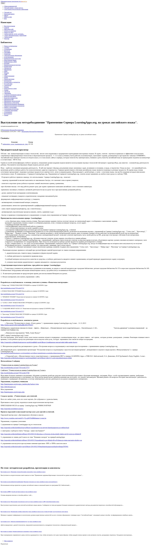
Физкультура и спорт (10, 88)
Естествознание (9, 57)
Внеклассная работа (10, 96)
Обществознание (9, 76)
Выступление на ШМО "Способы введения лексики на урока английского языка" (19, 491)
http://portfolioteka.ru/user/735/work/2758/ (15, 373)
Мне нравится (8, 541)
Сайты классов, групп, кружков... (14, 34)
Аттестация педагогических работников (16, 9)
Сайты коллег (8, 37)
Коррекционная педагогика (12, 65)
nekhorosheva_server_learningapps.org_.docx (15, 144)
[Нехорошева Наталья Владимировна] (12, 130)
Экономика (7, 93)
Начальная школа (9, 14)
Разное (6, 115)
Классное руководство (11, 98)
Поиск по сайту (9, 32)
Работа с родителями (10, 107)
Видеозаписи (8, 113)
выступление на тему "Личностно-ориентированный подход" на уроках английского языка (21, 521)
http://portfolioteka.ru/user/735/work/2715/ (12, 300)
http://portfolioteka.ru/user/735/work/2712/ (12, 317)
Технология (7, 85)
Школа (6, 15)
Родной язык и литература (12, 82)
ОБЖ (5, 74)
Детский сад (8, 12)
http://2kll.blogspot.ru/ (8, 387)
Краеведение (8, 66)
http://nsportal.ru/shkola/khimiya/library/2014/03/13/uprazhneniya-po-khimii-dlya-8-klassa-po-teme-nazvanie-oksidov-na (41, 440)
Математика (7, 69)
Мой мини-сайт (9, 29)
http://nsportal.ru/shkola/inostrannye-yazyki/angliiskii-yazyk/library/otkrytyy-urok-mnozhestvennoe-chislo (36, 358)
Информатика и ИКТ (10, 62)
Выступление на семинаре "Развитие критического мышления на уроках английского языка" (21, 531)
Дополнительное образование (13, 55)
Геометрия (7, 54)
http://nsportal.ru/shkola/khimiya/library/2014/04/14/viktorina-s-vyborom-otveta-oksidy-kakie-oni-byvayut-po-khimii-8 (41, 434)
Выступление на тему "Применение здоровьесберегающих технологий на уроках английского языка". (23, 471)
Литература (7, 68)
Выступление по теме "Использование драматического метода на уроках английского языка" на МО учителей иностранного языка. (30, 501)
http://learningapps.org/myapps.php (13, 392)
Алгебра (6, 47)
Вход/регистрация (9, 26)
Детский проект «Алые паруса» (13, 8)
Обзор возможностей (10, 6)
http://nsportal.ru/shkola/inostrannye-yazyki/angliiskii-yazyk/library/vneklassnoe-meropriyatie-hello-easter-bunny (39, 342)
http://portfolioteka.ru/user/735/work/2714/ (12, 294)
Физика (6, 87)
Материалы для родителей (12, 101)
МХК (5, 71)
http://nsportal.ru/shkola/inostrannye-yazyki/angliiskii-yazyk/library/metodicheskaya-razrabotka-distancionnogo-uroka (33, 353)
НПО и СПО (8, 17)
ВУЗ (5, 18)
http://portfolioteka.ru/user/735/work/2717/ (12, 311)
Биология (7, 51)
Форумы (6, 38)
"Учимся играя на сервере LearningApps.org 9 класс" (19, 365)
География (7, 52)
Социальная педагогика (11, 109)
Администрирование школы (12, 95)
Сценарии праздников (10, 110)
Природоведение (9, 79)
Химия (6, 90)
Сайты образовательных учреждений (15, 35)
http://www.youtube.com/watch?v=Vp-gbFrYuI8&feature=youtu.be (23, 418)
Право (6, 77)
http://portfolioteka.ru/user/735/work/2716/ (12, 305)
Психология (7, 80)
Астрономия (8, 49)
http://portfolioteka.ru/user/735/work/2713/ (12, 288)
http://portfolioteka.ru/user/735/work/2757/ (15, 368)
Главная (6, 27)
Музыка (6, 73)
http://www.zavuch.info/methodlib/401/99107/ (17, 325)
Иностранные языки (10, 60)
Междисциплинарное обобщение (14, 104)
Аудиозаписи (8, 112)
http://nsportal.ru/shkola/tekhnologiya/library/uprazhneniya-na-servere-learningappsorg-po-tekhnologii (35, 428)
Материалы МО (9, 99)
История (6, 63)
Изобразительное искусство (12, 58)
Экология (7, 91)
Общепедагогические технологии (14, 106)
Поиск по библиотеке (10, 46)
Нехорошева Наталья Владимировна (32, 131)
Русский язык (8, 84)
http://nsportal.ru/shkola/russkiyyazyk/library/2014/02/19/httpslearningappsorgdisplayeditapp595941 (34, 446)
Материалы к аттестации (11, 102)
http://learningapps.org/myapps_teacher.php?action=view (20, 384)
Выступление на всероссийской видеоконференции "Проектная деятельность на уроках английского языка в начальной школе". (29, 481)
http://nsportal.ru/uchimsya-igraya (12, 409)
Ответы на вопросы (10, 31)
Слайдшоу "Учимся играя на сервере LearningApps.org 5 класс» (23, 370)
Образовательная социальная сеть (14, 1)
